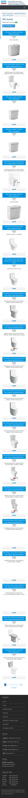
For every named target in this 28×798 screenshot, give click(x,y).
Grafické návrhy (7, 709)
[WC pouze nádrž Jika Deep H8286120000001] (14, 49)
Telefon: (5, 738)
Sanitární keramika (19, 13)
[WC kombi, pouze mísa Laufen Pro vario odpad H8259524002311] (14, 343)
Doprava (5, 716)
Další (21, 685)
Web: (4, 753)
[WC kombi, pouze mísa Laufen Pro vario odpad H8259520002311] (14, 376)
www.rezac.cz (10, 753)
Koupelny (10, 13)
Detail (14, 59)
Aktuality (5, 713)
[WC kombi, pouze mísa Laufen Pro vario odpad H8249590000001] (14, 603)
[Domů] (3, 2)
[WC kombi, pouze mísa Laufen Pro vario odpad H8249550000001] (14, 311)
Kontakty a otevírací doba (10, 720)
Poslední (14, 687)
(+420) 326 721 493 (14, 738)
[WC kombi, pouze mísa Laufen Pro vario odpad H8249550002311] (14, 538)
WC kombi (10, 15)
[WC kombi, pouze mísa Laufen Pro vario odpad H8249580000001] (14, 440)
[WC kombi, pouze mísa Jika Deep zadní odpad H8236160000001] (14, 635)
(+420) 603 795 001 (13, 742)
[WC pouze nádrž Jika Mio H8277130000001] (14, 147)
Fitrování (8, 25)
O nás (4, 705)
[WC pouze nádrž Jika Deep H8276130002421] (14, 667)
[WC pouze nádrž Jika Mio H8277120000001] (14, 114)
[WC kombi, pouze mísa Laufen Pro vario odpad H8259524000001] (14, 570)
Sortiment (6, 724)
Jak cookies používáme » (7, 793)
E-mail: (5, 745)
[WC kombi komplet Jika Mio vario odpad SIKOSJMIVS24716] (14, 82)
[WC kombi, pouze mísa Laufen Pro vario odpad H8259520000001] (14, 408)
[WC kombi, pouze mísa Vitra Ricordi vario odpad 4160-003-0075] (14, 278)
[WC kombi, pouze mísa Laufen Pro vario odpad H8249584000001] (14, 473)
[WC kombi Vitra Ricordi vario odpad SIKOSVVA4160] (14, 244)
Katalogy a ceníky (8, 728)
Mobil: (4, 742)
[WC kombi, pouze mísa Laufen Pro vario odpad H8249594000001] (14, 505)
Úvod (4, 701)
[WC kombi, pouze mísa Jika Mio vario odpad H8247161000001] (14, 179)
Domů (4, 13)
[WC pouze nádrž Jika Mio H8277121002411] (14, 212)
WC (5, 15)
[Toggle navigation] (24, 7)
